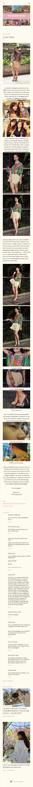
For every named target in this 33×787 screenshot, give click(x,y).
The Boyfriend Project (14, 567)
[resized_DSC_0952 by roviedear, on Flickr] (16, 439)
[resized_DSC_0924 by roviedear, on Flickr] (16, 305)
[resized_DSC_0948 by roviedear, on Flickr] (16, 461)
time (25, 663)
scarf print (5, 506)
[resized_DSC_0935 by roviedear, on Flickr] (16, 408)
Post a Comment (8, 681)
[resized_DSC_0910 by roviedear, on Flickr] (16, 84)
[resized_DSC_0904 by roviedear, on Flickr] (16, 136)
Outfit (20, 503)
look (17, 503)
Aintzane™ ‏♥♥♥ (12, 515)
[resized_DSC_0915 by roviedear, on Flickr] (16, 193)
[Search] (29, 3)
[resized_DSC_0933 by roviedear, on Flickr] (16, 366)
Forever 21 (13, 503)
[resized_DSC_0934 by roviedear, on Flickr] (16, 387)
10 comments (10, 770)
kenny (10, 622)
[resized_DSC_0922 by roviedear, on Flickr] (16, 347)
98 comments (10, 716)
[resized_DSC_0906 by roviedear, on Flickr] (16, 117)
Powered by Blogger (18, 781)
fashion (8, 503)
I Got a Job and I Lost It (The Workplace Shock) (16, 766)
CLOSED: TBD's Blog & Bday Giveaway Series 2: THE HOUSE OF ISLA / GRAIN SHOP (16, 710)
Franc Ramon (12, 527)
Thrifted (10, 506)
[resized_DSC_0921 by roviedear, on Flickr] (16, 235)
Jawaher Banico (13, 612)
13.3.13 (9, 521)
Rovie (24, 503)
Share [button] (4, 501)
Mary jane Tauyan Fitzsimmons (17, 538)
